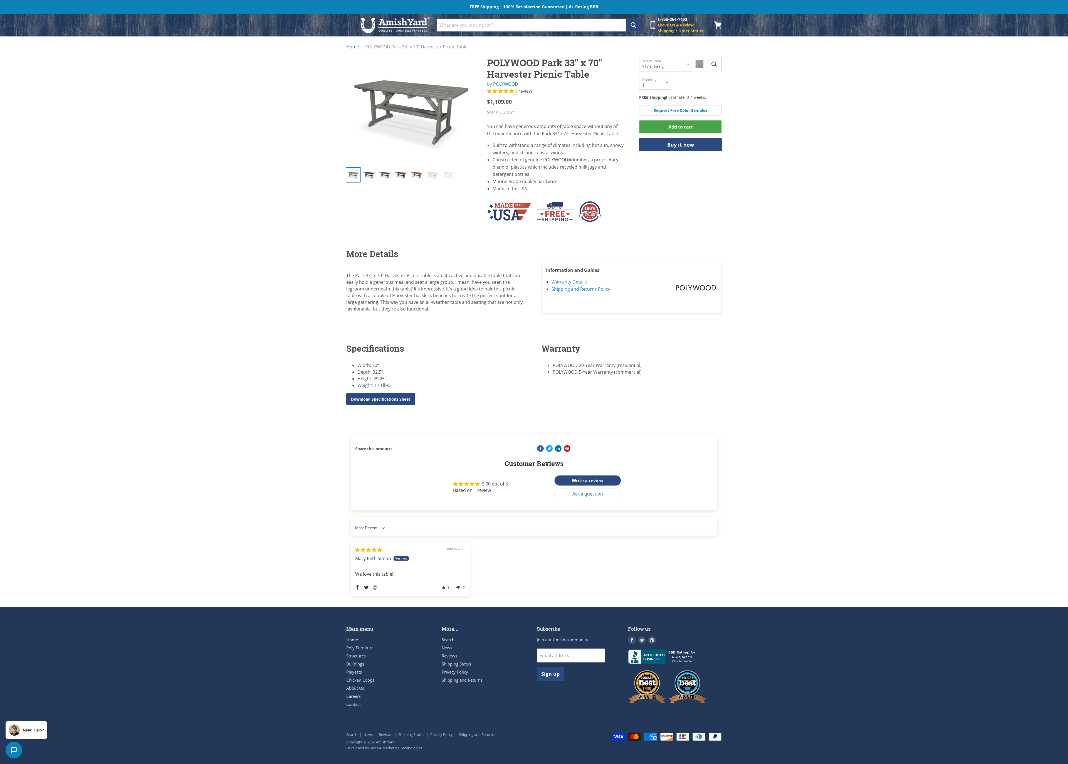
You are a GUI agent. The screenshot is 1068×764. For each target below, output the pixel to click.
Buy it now (680, 144)
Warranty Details (569, 282)
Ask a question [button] (587, 494)
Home (352, 46)
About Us (355, 688)
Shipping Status (456, 664)
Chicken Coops (360, 680)
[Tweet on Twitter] (549, 448)
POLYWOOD (505, 84)
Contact (353, 704)
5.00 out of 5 (495, 484)
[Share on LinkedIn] (558, 448)
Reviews (449, 656)
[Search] (633, 25)
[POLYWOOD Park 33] (412, 109)
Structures (356, 656)
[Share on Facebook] (540, 448)
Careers (353, 696)
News (447, 647)
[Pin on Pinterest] (567, 448)
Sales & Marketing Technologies (396, 747)
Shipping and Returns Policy (581, 289)
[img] (368, 550)
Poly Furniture (360, 647)
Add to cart (680, 127)
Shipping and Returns (462, 680)
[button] (501, 91)
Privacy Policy (455, 672)
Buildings (355, 664)
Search (448, 639)
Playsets (354, 672)
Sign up (550, 674)
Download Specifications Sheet (380, 399)
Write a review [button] (588, 480)
